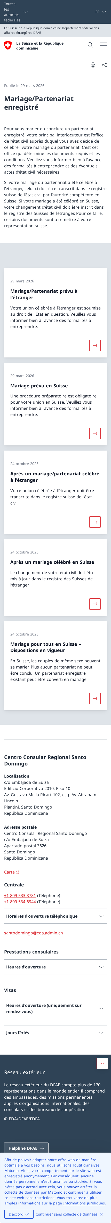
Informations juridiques (84, 1203)
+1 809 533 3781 (20, 895)
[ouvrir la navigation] (103, 45)
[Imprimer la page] (93, 64)
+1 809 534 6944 (20, 901)
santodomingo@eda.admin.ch (33, 933)
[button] (102, 1063)
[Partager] (104, 64)
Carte (9, 872)
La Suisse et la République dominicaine (40, 46)
